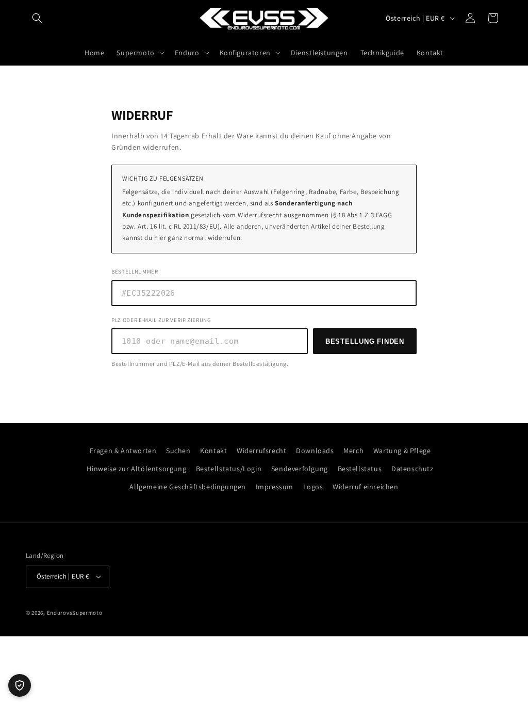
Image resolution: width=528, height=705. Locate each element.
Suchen (178, 450)
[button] (37, 18)
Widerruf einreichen (365, 486)
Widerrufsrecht (261, 450)
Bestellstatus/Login (228, 468)
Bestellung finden (364, 341)
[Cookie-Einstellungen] (19, 685)
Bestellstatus (360, 468)
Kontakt (213, 450)
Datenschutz (412, 468)
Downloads (315, 450)
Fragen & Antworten (123, 450)
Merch (353, 450)
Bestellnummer (134, 271)
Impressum (274, 486)
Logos (313, 486)
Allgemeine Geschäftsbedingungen (187, 486)
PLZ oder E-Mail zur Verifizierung (161, 320)
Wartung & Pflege (402, 450)
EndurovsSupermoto (75, 612)
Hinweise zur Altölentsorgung (136, 468)
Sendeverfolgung (299, 468)
